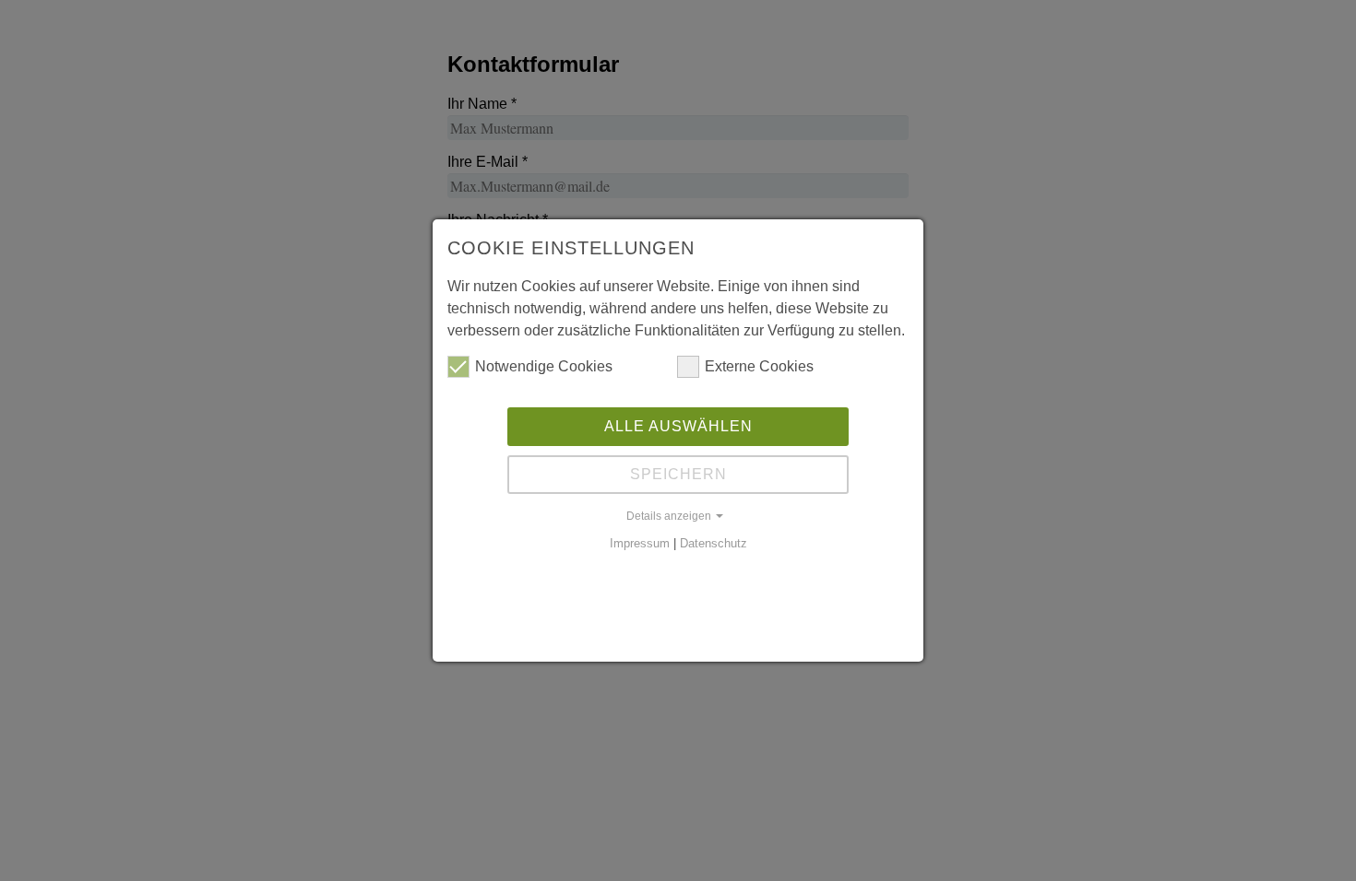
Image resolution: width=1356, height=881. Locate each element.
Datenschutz (713, 543)
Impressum (640, 543)
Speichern (678, 474)
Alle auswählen (678, 426)
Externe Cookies (759, 366)
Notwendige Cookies (544, 366)
